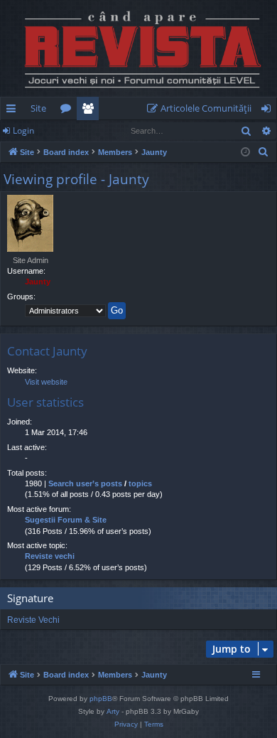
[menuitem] (202, 108)
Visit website (46, 382)
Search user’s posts (85, 483)
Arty (113, 711)
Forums (68, 111)
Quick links (14, 111)
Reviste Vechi (33, 620)
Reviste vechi (50, 556)
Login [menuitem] (269, 111)
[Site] (138, 48)
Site (38, 108)
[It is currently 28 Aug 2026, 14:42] (245, 152)
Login (23, 130)
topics (140, 483)
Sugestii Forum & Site (66, 519)
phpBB (100, 698)
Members (90, 111)
